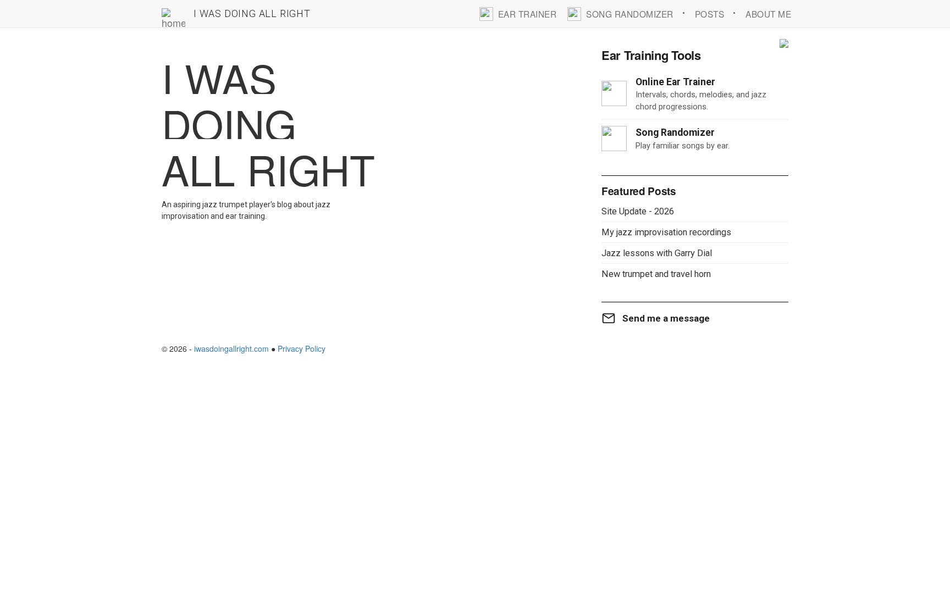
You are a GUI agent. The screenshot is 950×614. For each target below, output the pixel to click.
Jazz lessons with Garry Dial (656, 253)
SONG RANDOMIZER (629, 14)
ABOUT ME (768, 14)
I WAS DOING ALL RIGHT (252, 13)
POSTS (710, 14)
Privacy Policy (301, 348)
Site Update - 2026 (637, 211)
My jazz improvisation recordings (666, 232)
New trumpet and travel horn (656, 274)
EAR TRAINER (527, 14)
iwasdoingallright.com (231, 348)
